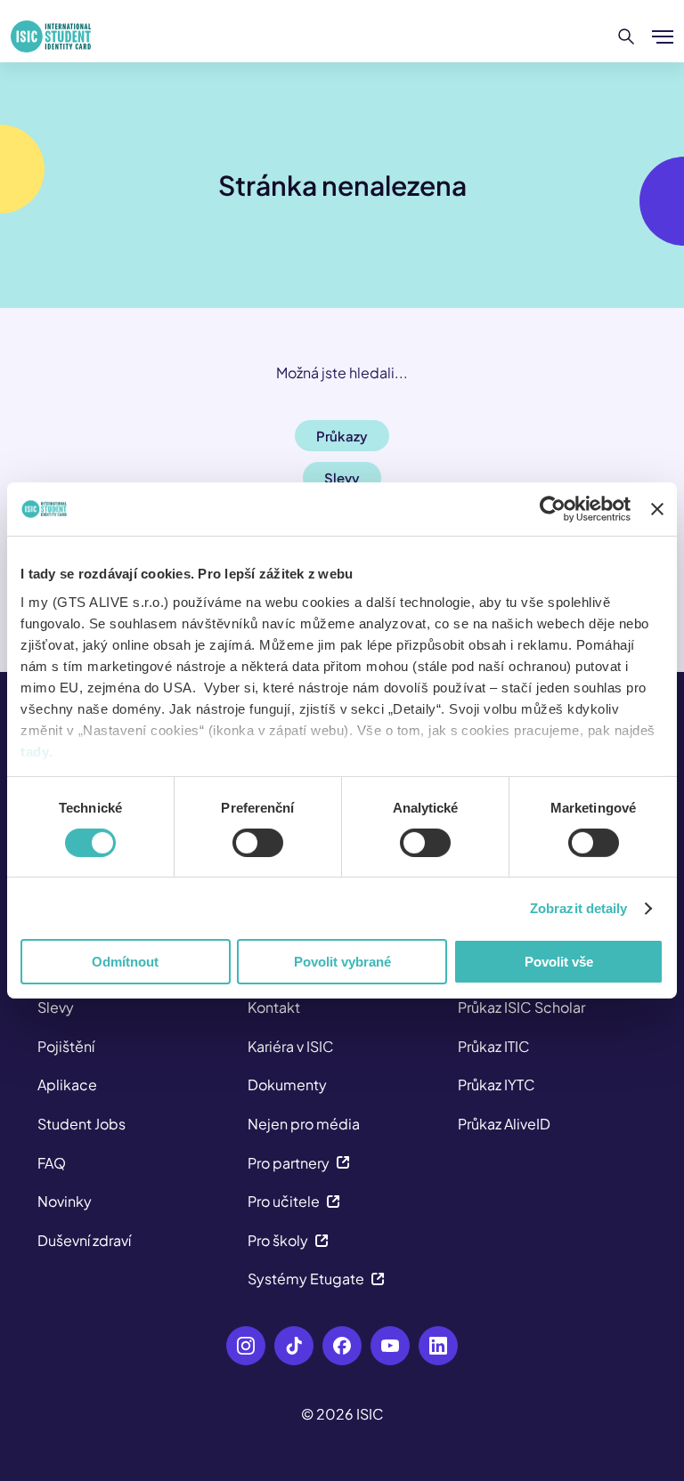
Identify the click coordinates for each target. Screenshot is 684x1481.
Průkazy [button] (342, 435)
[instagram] (245, 1345)
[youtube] (390, 1345)
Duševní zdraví (84, 1240)
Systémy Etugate (306, 1278)
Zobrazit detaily (579, 908)
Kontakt (274, 1007)
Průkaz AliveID (504, 1123)
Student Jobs (81, 1123)
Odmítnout (125, 961)
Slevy (55, 1007)
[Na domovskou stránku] (51, 36)
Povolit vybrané (342, 961)
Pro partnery (289, 1162)
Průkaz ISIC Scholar (521, 1007)
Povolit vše (559, 961)
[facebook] (342, 1345)
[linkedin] (438, 1345)
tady (34, 750)
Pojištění (65, 1046)
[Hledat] (626, 36)
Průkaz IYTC (496, 1084)
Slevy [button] (342, 477)
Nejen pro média (304, 1123)
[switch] (257, 843)
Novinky (64, 1201)
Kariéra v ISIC (291, 1046)
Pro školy (278, 1240)
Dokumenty (287, 1084)
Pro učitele (284, 1201)
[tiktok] (294, 1345)
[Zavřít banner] (657, 509)
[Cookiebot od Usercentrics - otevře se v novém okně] (553, 509)
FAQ (51, 1162)
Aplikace (67, 1084)
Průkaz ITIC (494, 1046)
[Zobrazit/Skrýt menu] (662, 36)
